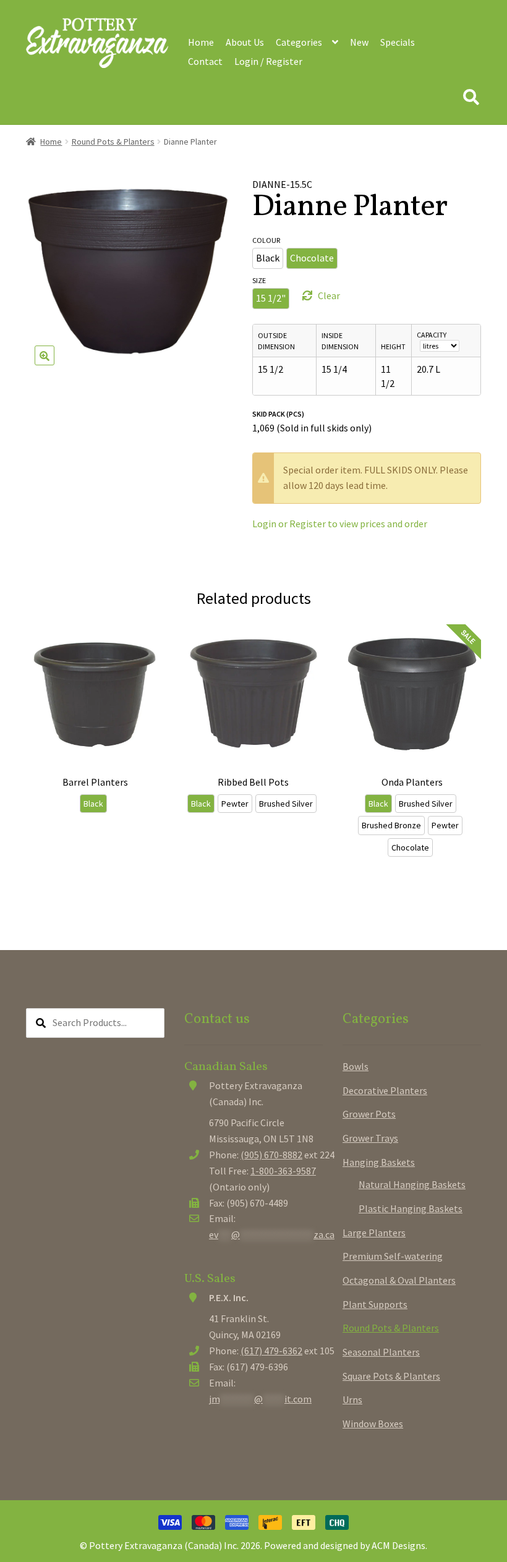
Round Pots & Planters (113, 141)
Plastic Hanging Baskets (410, 1208)
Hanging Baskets (379, 1162)
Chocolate (312, 258)
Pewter (235, 803)
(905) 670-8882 (271, 1154)
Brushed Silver (286, 803)
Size (259, 280)
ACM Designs (398, 1545)
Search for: (470, 98)
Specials (397, 42)
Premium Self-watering (393, 1256)
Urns (352, 1399)
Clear (329, 295)
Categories (299, 42)
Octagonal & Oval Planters (399, 1280)
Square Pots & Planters (391, 1376)
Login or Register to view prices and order (339, 523)
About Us (245, 42)
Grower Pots (369, 1114)
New (359, 42)
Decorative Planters (385, 1090)
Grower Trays (370, 1138)
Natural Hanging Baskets (412, 1184)
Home (201, 42)
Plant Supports (375, 1304)
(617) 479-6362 (271, 1350)
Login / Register (268, 61)
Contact (205, 61)
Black (267, 258)
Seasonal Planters (381, 1352)
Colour (266, 240)
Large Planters (374, 1232)
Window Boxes (373, 1423)
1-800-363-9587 (283, 1171)
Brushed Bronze (391, 825)
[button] (44, 355)
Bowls (356, 1066)
